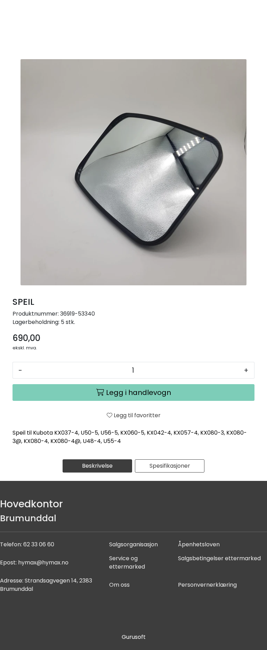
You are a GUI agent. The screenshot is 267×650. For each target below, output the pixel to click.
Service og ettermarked (127, 562)
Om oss (119, 585)
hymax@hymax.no (43, 562)
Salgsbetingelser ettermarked (219, 558)
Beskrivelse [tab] (97, 466)
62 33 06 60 (38, 544)
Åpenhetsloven (199, 544)
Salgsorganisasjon (133, 544)
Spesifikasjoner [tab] (169, 466)
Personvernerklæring (207, 585)
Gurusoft (134, 637)
